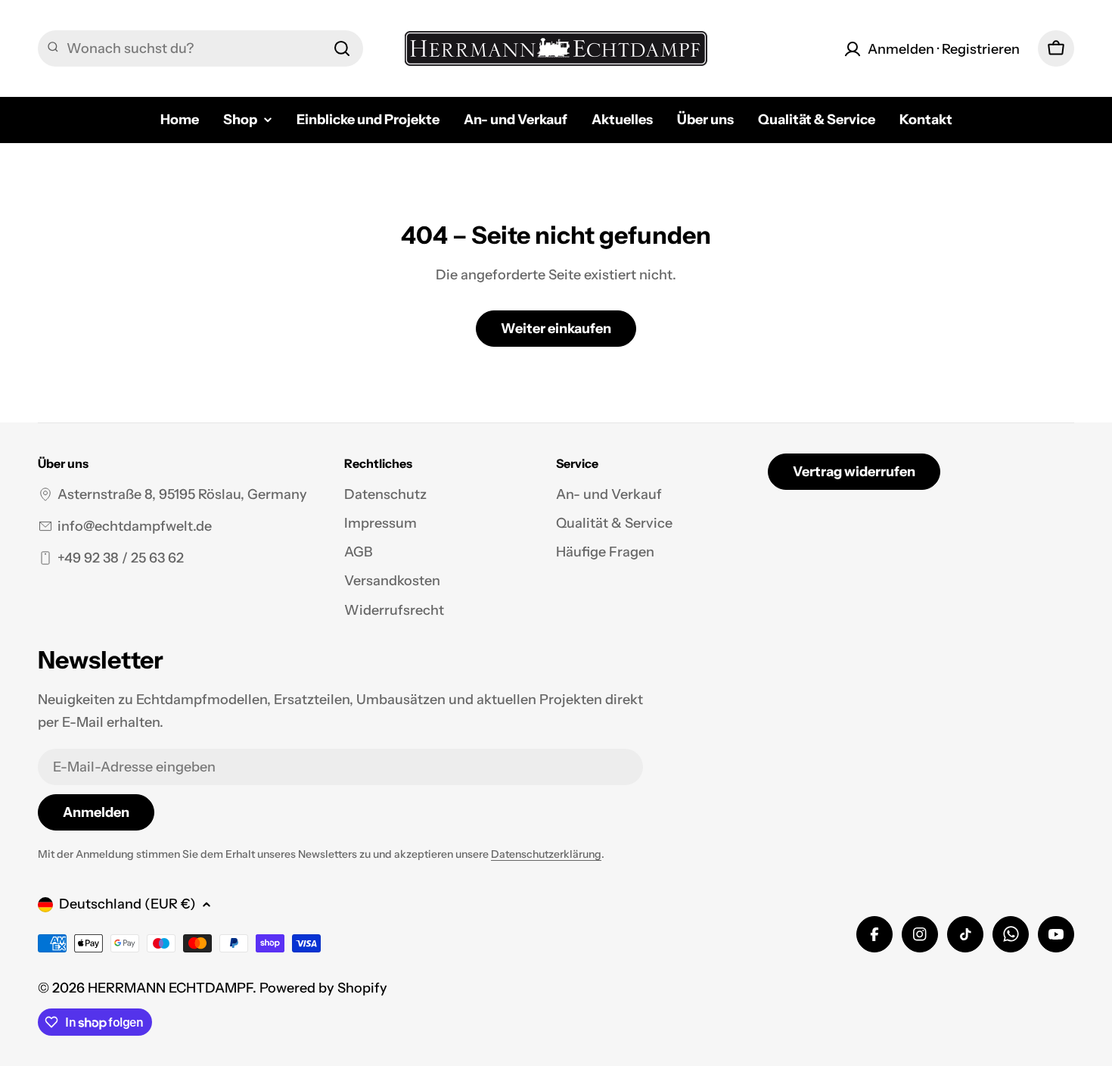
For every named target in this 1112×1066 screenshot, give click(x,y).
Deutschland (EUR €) (127, 904)
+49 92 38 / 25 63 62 (120, 558)
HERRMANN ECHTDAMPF (170, 988)
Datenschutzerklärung (546, 854)
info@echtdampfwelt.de (134, 526)
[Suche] (342, 48)
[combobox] (200, 48)
